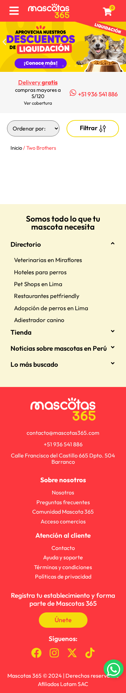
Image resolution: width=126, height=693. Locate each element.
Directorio (25, 244)
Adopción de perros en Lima (51, 308)
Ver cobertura (38, 103)
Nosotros (63, 492)
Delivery (38, 82)
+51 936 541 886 (98, 94)
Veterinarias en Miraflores (48, 259)
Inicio (16, 147)
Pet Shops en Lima (38, 284)
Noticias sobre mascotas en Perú (58, 348)
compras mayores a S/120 (38, 93)
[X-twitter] (72, 653)
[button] (4, 41)
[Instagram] (54, 653)
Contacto (63, 547)
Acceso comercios (63, 521)
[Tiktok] (90, 653)
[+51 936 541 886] (73, 92)
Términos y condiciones (63, 567)
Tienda (20, 332)
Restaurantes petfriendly (46, 295)
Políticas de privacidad (63, 576)
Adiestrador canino (39, 319)
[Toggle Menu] (14, 11)
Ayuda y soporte (63, 557)
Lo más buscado (34, 364)
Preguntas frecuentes (63, 502)
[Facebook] (36, 653)
